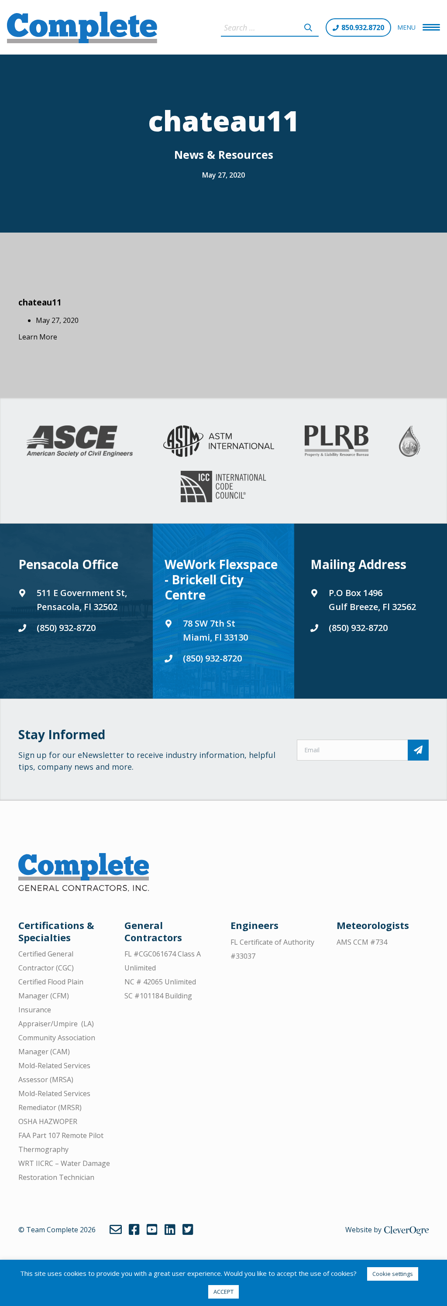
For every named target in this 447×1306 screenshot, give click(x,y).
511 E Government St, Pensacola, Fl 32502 (82, 600)
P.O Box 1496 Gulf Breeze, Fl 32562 (372, 600)
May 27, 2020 (223, 175)
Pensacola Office (68, 564)
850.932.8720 (362, 27)
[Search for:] (270, 27)
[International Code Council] (223, 486)
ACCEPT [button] (223, 1292)
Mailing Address (358, 564)
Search (308, 27)
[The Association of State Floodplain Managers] (409, 441)
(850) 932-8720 (66, 628)
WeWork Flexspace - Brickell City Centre (221, 579)
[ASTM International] (218, 441)
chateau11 (40, 302)
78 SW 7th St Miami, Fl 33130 (215, 630)
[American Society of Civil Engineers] (80, 441)
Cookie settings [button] (392, 1274)
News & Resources (223, 154)
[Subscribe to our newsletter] (418, 750)
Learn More (37, 337)
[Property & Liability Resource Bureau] (336, 441)
